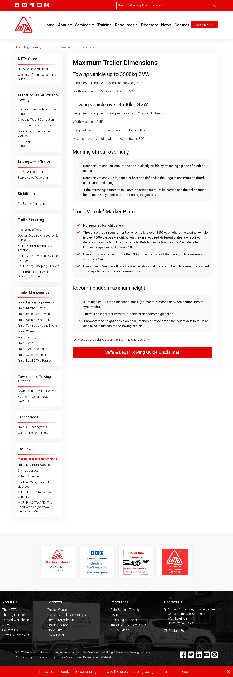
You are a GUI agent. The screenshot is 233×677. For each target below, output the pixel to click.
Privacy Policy (46, 657)
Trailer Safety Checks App (128, 625)
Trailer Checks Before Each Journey (35, 133)
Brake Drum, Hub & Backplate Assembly (36, 248)
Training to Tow (57, 625)
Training (104, 25)
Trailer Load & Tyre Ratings (35, 360)
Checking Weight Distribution (36, 119)
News (166, 25)
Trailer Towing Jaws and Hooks (38, 325)
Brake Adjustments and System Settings (38, 258)
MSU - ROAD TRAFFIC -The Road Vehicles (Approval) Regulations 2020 (35, 507)
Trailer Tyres (25, 343)
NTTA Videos (119, 630)
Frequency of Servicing (32, 229)
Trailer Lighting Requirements (36, 302)
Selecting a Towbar (123, 620)
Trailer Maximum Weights (34, 464)
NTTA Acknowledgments (33, 69)
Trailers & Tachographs (32, 427)
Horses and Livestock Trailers (36, 125)
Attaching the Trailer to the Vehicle (34, 144)
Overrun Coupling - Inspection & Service (38, 238)
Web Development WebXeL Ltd (96, 657)
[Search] (214, 5)
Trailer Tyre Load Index (32, 349)
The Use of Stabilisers (32, 203)
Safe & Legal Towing (28, 47)
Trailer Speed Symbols (32, 354)
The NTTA (9, 610)
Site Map (66, 657)
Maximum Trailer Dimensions (37, 459)
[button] (15, 602)
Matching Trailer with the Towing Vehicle (38, 112)
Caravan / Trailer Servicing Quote (69, 615)
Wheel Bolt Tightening (31, 337)
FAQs (114, 615)
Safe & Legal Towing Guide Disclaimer (142, 352)
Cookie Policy (24, 657)
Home (50, 25)
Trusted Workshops (15, 620)
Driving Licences (28, 470)
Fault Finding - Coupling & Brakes (38, 266)
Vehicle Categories (30, 476)
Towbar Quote (57, 610)
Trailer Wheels (26, 331)
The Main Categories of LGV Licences (35, 484)
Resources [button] (125, 25)
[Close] (228, 671)
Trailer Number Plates (31, 308)
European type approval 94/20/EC (33, 399)
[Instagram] (46, 5)
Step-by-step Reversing (33, 177)
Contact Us (10, 630)
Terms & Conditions (15, 635)
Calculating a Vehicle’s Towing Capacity (37, 495)
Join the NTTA (204, 25)
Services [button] (83, 25)
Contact (182, 25)
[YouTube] (39, 5)
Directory (149, 25)
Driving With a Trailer (30, 172)
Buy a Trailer (55, 635)
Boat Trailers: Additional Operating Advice (33, 274)
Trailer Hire (54, 630)
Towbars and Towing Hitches (36, 391)
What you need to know (33, 433)
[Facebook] (183, 656)
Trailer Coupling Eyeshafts (34, 319)
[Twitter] (191, 656)
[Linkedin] (199, 656)
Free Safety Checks (61, 620)
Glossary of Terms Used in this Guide (37, 77)
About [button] (63, 25)
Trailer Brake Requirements (35, 314)
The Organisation (14, 615)
